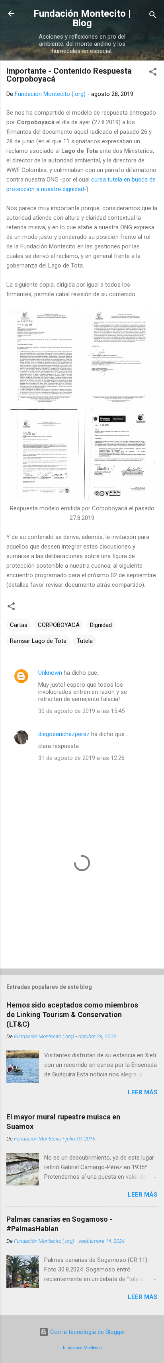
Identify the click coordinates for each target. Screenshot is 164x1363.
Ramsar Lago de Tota (38, 640)
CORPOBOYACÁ (59, 625)
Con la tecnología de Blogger (87, 1332)
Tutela (85, 640)
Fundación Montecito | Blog (82, 18)
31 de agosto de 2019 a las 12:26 (81, 758)
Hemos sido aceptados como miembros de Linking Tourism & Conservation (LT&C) (72, 1014)
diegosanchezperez (64, 734)
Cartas (18, 625)
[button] (153, 73)
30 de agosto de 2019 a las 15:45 (81, 711)
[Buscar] (153, 16)
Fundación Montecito (82, 1347)
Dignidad (101, 625)
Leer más (143, 1092)
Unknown (50, 672)
